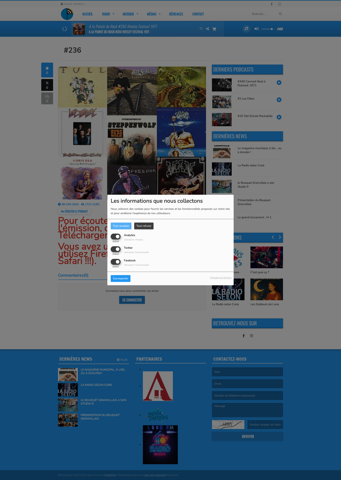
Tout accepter (121, 226)
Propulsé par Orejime (220, 277)
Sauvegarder (120, 278)
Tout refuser (143, 226)
